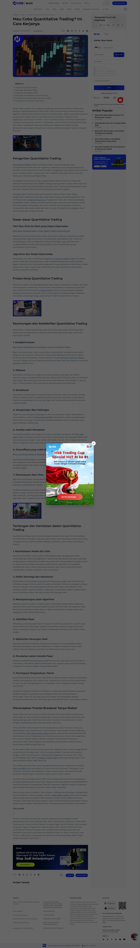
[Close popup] (94, 443)
